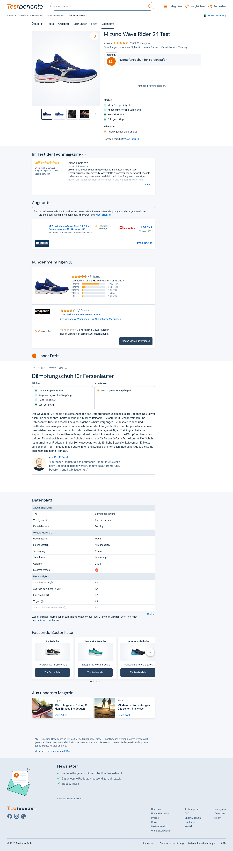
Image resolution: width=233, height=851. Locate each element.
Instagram (220, 809)
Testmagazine (192, 809)
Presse (155, 817)
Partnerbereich (159, 826)
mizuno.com (45, 620)
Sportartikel (24, 16)
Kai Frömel (61, 457)
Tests (50, 23)
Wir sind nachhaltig (216, 16)
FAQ (187, 813)
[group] (59, 114)
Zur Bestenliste (55, 673)
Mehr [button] (89, 233)
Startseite (11, 16)
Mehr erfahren (103, 214)
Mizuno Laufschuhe (55, 16)
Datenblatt (107, 23)
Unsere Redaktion (160, 813)
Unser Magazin (193, 817)
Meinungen (80, 23)
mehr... (148, 184)
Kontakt (189, 826)
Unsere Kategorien (161, 830)
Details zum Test (42, 174)
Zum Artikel (61, 715)
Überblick (37, 23)
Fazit (94, 23)
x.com (217, 817)
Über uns (156, 809)
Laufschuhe (37, 16)
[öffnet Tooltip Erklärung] (84, 154)
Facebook (219, 813)
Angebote (63, 23)
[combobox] (98, 6)
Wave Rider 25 (132, 139)
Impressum (149, 843)
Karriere (155, 822)
